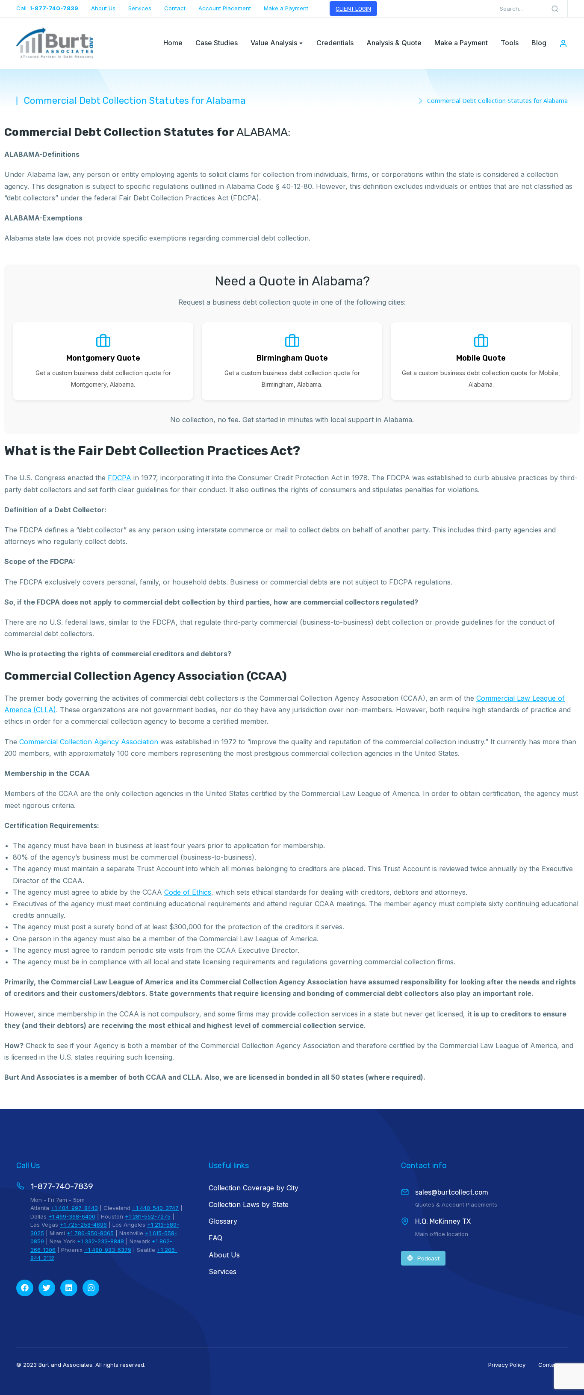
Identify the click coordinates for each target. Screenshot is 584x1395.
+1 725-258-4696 (83, 1224)
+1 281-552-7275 (148, 1216)
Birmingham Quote (292, 358)
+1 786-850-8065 (90, 1233)
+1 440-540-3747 (155, 1207)
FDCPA (119, 477)
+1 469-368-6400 (71, 1216)
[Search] (555, 8)
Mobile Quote (481, 358)
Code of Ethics (187, 892)
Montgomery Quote (103, 358)
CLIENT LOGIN (353, 9)
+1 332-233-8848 (100, 1241)
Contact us (553, 1364)
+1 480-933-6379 (107, 1249)
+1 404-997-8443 (74, 1207)
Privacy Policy (506, 1364)
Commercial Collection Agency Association (88, 741)
